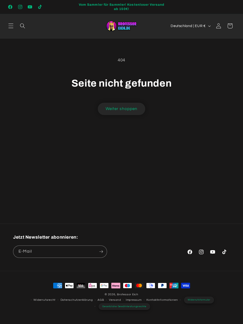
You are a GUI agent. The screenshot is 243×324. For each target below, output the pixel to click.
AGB (101, 300)
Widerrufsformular (199, 300)
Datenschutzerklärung (77, 300)
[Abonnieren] (101, 251)
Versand (115, 300)
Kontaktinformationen (162, 300)
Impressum (134, 300)
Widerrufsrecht (44, 300)
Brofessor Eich (127, 294)
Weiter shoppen (121, 109)
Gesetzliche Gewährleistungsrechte (124, 306)
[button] (11, 26)
